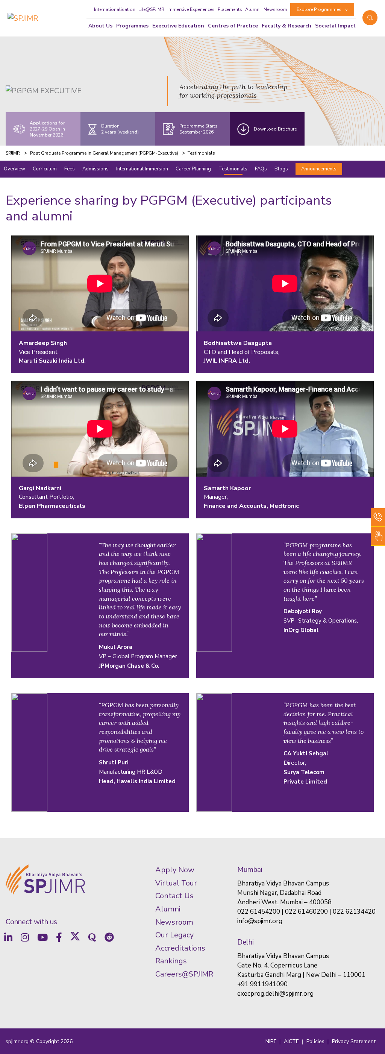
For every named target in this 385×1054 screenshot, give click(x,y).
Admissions (95, 169)
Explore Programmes (319, 9)
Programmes (132, 25)
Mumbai (249, 870)
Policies (315, 1041)
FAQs (261, 169)
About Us (100, 25)
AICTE (291, 1041)
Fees (69, 169)
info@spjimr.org (259, 921)
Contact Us (174, 896)
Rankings (171, 961)
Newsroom (275, 9)
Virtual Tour (176, 883)
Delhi (245, 942)
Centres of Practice (233, 25)
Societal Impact (335, 25)
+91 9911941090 (262, 984)
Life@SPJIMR (151, 9)
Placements (230, 9)
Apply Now (174, 870)
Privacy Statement (354, 1041)
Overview (14, 169)
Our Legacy (174, 935)
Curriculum (45, 169)
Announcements (318, 169)
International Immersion (142, 169)
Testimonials (232, 169)
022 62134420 (354, 911)
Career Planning (193, 169)
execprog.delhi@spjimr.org (275, 993)
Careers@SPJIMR (184, 974)
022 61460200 (306, 911)
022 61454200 (258, 911)
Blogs (281, 169)
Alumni (253, 9)
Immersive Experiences (191, 9)
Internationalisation (114, 9)
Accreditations (180, 948)
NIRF (270, 1041)
